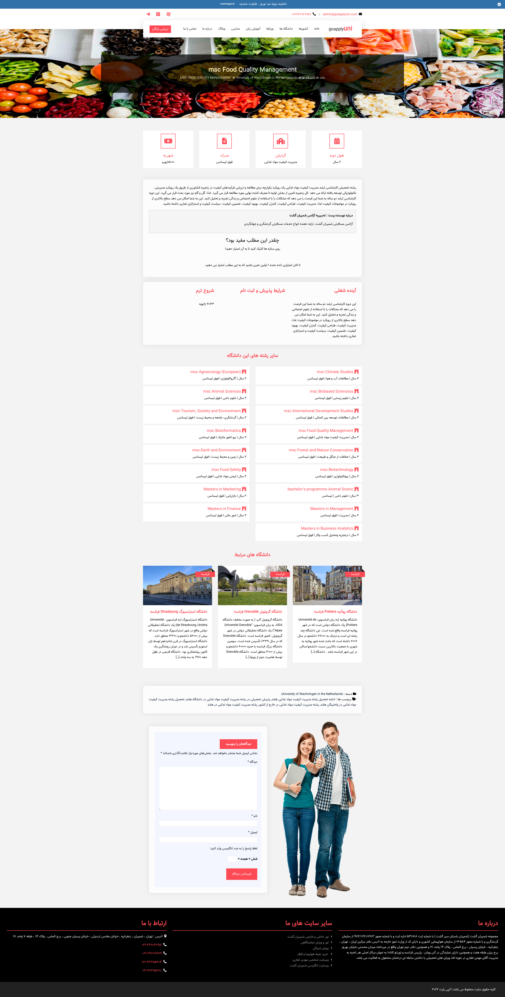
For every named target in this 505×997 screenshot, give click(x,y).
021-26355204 (152, 962)
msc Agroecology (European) (215, 372)
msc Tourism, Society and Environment (206, 411)
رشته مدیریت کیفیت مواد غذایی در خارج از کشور (289, 704)
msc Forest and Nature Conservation (321, 450)
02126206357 (301, 14)
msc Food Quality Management (325, 431)
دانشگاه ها (308, 78)
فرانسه (355, 574)
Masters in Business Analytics (327, 529)
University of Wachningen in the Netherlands (266, 78)
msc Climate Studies (335, 372)
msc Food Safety (226, 470)
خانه (322, 78)
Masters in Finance (224, 509)
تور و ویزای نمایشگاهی (315, 942)
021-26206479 (152, 953)
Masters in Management (331, 509)
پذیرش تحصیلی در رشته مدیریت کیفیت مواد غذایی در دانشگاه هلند (228, 699)
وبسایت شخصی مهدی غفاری (311, 960)
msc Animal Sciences (222, 391)
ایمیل (252, 832)
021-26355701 (152, 970)
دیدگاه (252, 762)
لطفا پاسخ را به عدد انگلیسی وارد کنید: (233, 848)
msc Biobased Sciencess (331, 391)
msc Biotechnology (336, 470)
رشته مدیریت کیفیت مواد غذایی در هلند (232, 704)
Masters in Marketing (222, 489)
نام (254, 816)
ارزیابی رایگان (160, 29)
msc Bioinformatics (224, 431)
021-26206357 (152, 945)
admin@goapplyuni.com (340, 14)
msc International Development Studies (318, 411)
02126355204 (227, 4)
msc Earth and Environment (216, 450)
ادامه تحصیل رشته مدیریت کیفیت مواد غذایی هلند (303, 699)
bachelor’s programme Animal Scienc (320, 489)
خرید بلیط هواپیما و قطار (313, 954)
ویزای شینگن (321, 948)
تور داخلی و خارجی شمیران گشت (308, 936)
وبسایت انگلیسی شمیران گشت (309, 965)
